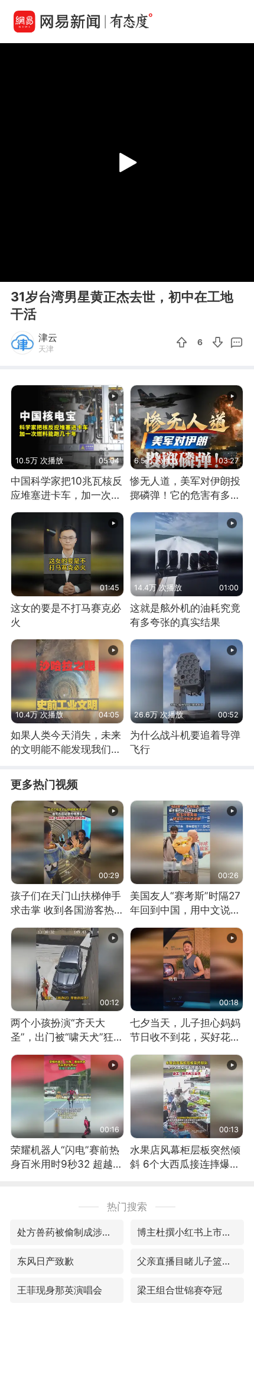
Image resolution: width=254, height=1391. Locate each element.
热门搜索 (127, 1206)
